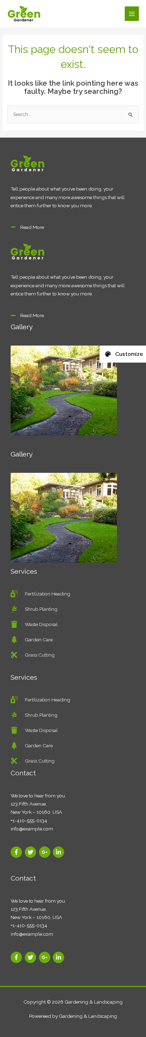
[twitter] (31, 852)
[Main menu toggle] (132, 13)
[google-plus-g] (45, 852)
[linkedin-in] (59, 852)
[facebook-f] (17, 852)
